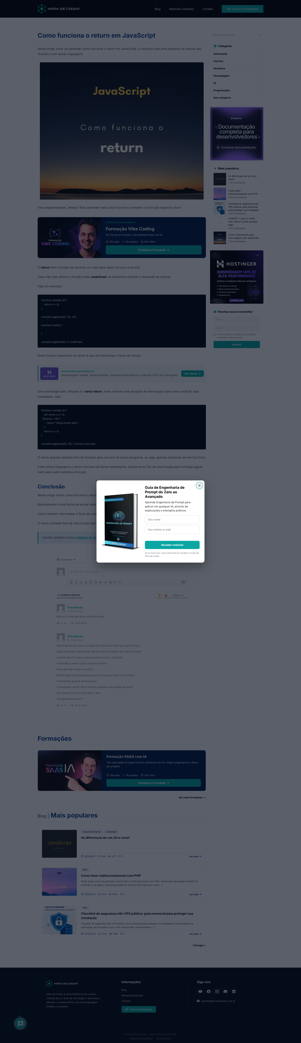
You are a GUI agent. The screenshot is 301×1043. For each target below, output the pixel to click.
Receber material (172, 545)
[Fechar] (199, 485)
